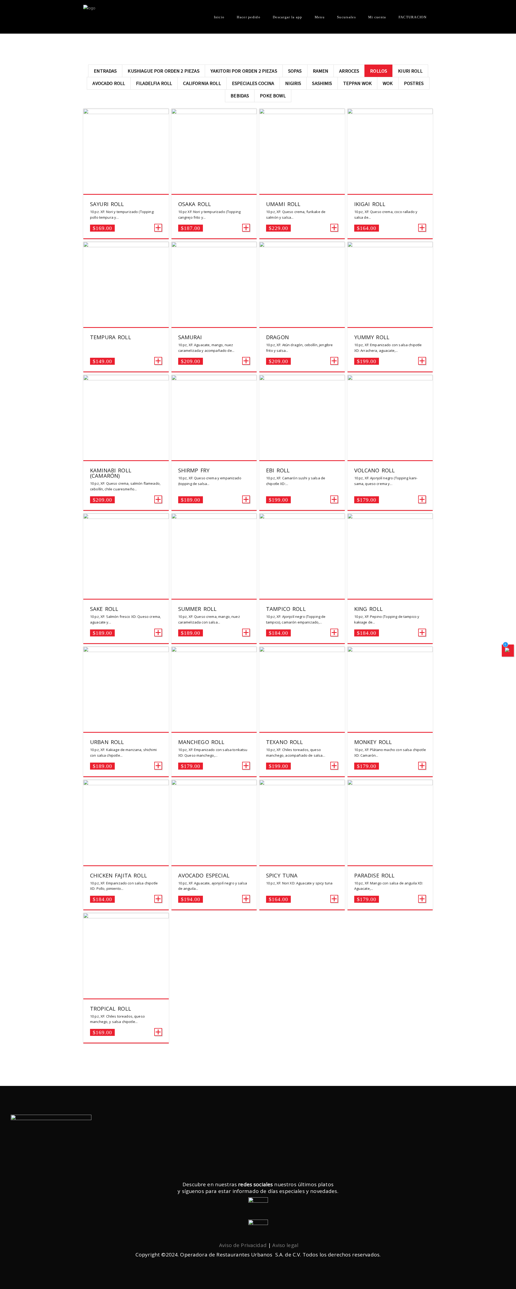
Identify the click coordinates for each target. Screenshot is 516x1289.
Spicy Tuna (282, 875)
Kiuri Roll (410, 71)
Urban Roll (107, 742)
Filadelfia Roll (154, 83)
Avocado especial (204, 875)
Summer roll (197, 608)
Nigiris (293, 83)
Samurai (190, 337)
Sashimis (322, 83)
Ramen (320, 71)
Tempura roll (110, 337)
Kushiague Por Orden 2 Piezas (163, 71)
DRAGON (277, 337)
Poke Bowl (272, 96)
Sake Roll (104, 608)
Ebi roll (278, 470)
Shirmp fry (194, 470)
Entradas (105, 71)
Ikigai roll (370, 204)
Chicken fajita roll (118, 875)
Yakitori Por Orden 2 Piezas (243, 71)
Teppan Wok (357, 83)
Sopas (295, 71)
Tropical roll (110, 1008)
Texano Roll (284, 742)
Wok (388, 83)
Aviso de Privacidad (243, 1245)
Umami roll (283, 204)
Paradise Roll (374, 875)
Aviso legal (285, 1245)
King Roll (368, 608)
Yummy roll (372, 337)
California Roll (202, 83)
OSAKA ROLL (194, 204)
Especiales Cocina (253, 83)
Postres (414, 83)
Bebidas (240, 96)
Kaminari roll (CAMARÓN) (110, 473)
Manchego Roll (201, 742)
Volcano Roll (374, 470)
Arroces (349, 71)
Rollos (378, 71)
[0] (508, 650)
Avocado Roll (108, 83)
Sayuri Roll (107, 204)
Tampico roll (286, 608)
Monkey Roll (373, 742)
